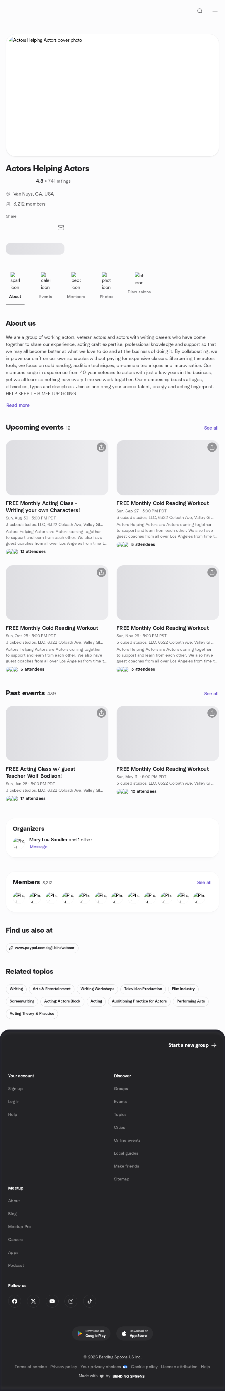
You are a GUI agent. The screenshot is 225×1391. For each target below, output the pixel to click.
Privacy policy (63, 1367)
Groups (121, 1089)
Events (120, 1102)
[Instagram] (70, 1301)
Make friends (126, 1166)
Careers (15, 1240)
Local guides (126, 1153)
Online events (127, 1140)
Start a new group (188, 1045)
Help (12, 1115)
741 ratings (59, 181)
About (14, 1201)
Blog (12, 1214)
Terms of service (31, 1367)
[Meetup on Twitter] (33, 1301)
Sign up (15, 1089)
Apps (13, 1253)
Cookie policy (144, 1367)
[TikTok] (89, 1301)
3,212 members (29, 204)
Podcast (16, 1266)
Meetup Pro (19, 1227)
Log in (14, 1102)
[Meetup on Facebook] (14, 1301)
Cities (119, 1128)
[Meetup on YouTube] (52, 1301)
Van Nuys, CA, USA (33, 194)
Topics (120, 1115)
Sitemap (121, 1179)
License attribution (179, 1367)
